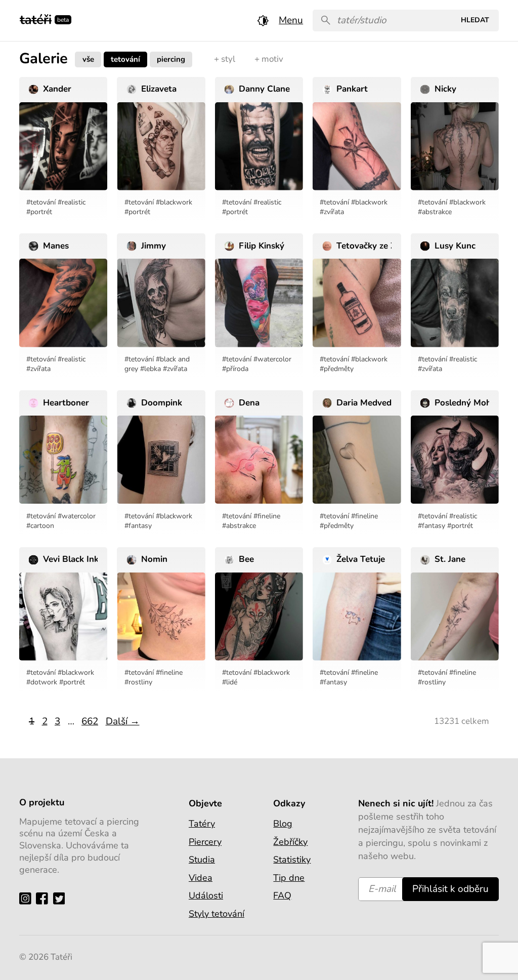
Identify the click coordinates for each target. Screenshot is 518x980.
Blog (282, 824)
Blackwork (176, 202)
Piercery (205, 842)
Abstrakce (437, 212)
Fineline (268, 516)
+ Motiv (268, 59)
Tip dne (289, 878)
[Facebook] (44, 898)
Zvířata (334, 212)
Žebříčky (290, 842)
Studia (202, 859)
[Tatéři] (35, 18)
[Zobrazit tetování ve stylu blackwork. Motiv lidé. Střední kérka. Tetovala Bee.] (259, 617)
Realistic (73, 202)
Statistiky (292, 859)
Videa (200, 878)
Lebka (152, 369)
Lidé (231, 682)
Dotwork (43, 682)
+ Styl (224, 59)
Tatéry (202, 824)
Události (206, 895)
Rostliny (140, 682)
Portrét (41, 212)
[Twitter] (61, 898)
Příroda (237, 369)
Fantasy (140, 525)
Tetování (125, 59)
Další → (123, 721)
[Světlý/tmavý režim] (263, 20)
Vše (88, 59)
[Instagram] (27, 898)
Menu (291, 20)
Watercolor (274, 359)
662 (89, 721)
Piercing (171, 59)
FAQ (282, 895)
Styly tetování (216, 914)
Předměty (339, 369)
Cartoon (42, 525)
